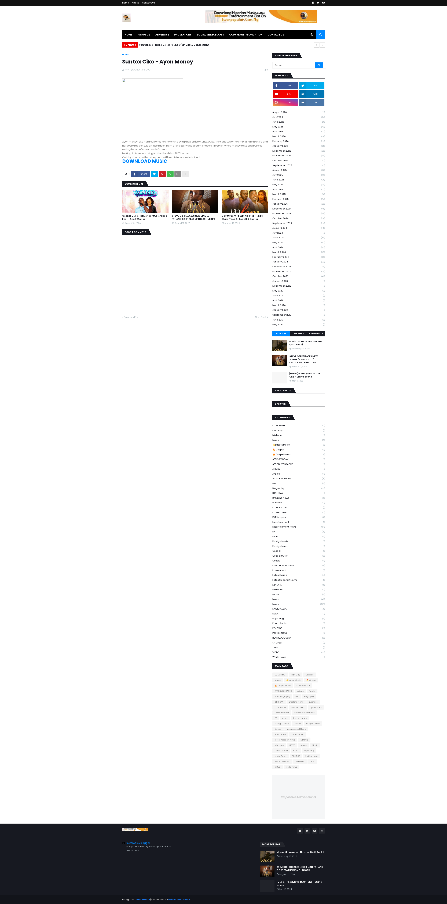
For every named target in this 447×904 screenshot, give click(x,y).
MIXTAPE (298, 584)
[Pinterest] (162, 174)
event (298, 536)
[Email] (177, 174)
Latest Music (298, 575)
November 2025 (298, 155)
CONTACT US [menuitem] (276, 34)
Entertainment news (298, 526)
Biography (298, 488)
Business (298, 502)
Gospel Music (298, 555)
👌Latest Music (298, 444)
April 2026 (298, 131)
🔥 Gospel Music (298, 454)
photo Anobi (298, 623)
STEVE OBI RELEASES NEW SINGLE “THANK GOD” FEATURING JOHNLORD (193, 217)
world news (298, 657)
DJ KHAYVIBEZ (298, 512)
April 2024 (298, 247)
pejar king (298, 618)
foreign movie (298, 541)
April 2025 (298, 189)
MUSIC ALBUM (298, 608)
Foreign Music (298, 546)
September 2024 (298, 223)
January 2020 (298, 310)
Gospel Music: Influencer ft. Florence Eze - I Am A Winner (144, 217)
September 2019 (298, 314)
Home (125, 2)
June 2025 (298, 179)
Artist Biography (298, 478)
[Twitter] (154, 174)
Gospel (298, 551)
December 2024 (298, 208)
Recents (299, 333)
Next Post (260, 317)
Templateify (142, 899)
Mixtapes (298, 589)
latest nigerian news (298, 580)
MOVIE (298, 594)
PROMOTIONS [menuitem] (183, 34)
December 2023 (298, 266)
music (298, 599)
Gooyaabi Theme (179, 899)
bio (298, 483)
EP (298, 531)
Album (298, 469)
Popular (281, 333)
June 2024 (298, 237)
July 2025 (298, 175)
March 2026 (298, 136)
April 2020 (298, 300)
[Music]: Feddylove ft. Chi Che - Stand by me (304, 375)
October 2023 (298, 276)
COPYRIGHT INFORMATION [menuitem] (245, 34)
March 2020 (298, 305)
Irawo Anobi (298, 570)
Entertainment (298, 522)
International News (298, 565)
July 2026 (298, 117)
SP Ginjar (298, 642)
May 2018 (298, 324)
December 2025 (298, 150)
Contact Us (148, 2)
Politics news (298, 633)
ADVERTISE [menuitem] (162, 34)
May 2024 (298, 242)
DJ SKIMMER (298, 425)
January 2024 (298, 261)
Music (298, 440)
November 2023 (298, 271)
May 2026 (298, 126)
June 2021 (298, 295)
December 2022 (298, 285)
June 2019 (298, 319)
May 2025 (298, 184)
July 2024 (298, 232)
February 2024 (298, 257)
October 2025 (298, 160)
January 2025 (298, 203)
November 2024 (298, 213)
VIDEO (298, 652)
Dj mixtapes (298, 517)
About (135, 2)
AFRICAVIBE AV (298, 459)
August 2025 (298, 170)
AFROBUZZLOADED (298, 464)
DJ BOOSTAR (298, 507)
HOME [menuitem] (128, 34)
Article (298, 473)
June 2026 (298, 121)
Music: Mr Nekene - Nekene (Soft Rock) (305, 343)
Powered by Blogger (138, 843)
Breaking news (298, 498)
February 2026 (298, 141)
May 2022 (298, 290)
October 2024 (298, 218)
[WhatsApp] (170, 174)
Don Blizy (298, 430)
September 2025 (298, 165)
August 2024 (298, 228)
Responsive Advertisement (298, 797)
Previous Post (132, 317)
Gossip (298, 560)
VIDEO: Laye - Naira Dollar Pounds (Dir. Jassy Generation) (174, 45)
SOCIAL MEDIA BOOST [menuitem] (210, 34)
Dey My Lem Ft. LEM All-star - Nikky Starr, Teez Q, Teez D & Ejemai (242, 217)
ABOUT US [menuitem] (144, 34)
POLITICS (298, 628)
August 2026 (298, 112)
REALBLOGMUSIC (298, 637)
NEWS (298, 613)
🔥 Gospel (298, 449)
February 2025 (298, 199)
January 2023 (298, 281)
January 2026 (298, 146)
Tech (298, 647)
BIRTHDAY (298, 493)
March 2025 (298, 194)
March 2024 (298, 252)
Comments (316, 333)
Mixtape (298, 435)
